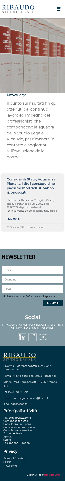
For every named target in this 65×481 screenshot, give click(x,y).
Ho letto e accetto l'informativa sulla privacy (29, 296)
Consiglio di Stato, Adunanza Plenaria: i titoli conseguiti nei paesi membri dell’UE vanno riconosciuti (31, 185)
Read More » (14, 219)
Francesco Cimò (52, 475)
